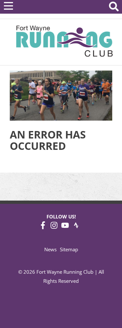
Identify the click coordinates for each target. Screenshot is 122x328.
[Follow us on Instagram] (54, 227)
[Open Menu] (8, 6)
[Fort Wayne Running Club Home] (64, 41)
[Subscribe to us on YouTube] (65, 227)
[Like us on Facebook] (43, 227)
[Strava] (76, 227)
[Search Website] (114, 8)
